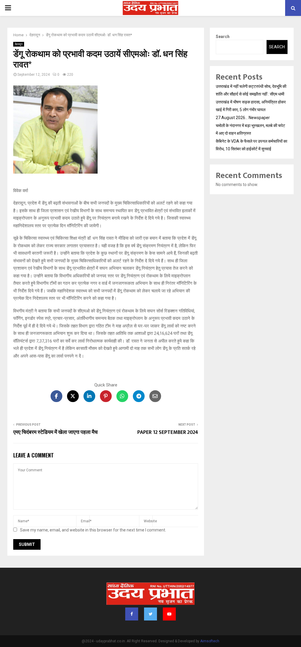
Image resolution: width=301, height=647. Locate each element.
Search (223, 36)
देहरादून (19, 44)
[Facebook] (131, 614)
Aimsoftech (209, 641)
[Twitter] (150, 614)
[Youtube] (169, 614)
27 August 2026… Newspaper (243, 117)
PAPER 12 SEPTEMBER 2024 (167, 432)
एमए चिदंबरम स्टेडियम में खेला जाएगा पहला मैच (55, 432)
